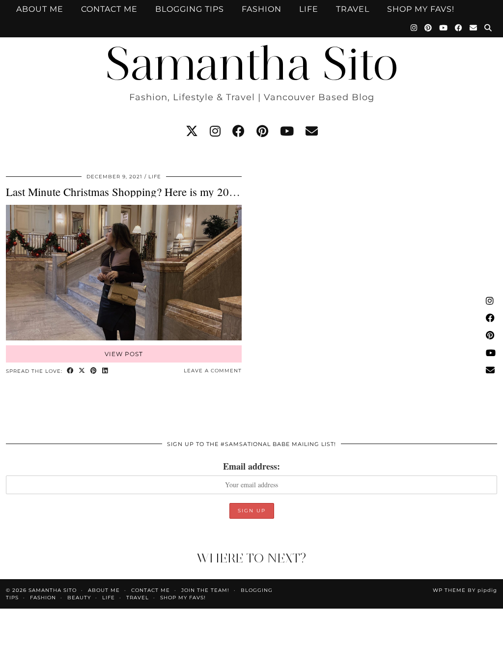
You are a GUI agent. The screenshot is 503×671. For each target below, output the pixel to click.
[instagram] (215, 131)
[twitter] (192, 131)
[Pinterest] (428, 28)
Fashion (261, 9)
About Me (39, 9)
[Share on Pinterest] (94, 371)
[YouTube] (443, 28)
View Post (124, 354)
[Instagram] (414, 28)
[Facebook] (459, 28)
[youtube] (287, 131)
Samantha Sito (251, 63)
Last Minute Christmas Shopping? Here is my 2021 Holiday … (150, 191)
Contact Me (109, 9)
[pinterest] (262, 131)
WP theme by (465, 590)
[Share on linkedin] (105, 371)
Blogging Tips (189, 9)
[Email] (473, 28)
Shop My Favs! (420, 9)
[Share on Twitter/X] (82, 371)
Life (308, 9)
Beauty (79, 597)
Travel (352, 9)
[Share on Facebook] (70, 371)
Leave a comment (213, 370)
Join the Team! (205, 590)
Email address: (251, 466)
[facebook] (238, 131)
